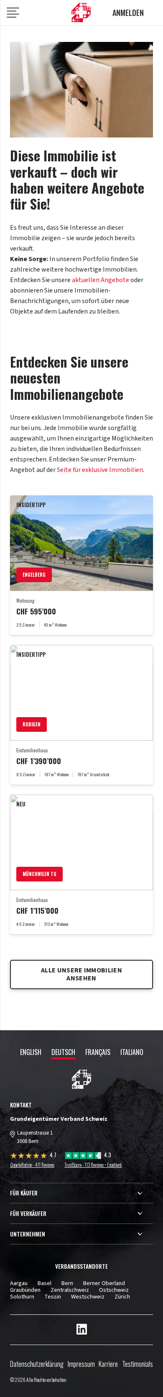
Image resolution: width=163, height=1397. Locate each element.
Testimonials (137, 1364)
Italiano (131, 1052)
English (30, 1052)
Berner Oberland (104, 1283)
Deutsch (63, 1052)
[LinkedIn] (81, 1330)
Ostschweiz (114, 1290)
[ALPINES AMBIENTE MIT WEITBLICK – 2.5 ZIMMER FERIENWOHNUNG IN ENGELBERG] (81, 565)
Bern (67, 1283)
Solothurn (22, 1296)
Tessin (52, 1296)
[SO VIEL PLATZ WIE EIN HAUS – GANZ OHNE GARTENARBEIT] (81, 864)
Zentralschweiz (70, 1290)
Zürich (122, 1296)
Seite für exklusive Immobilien (100, 469)
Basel (44, 1283)
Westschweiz (87, 1296)
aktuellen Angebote (100, 280)
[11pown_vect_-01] (81, 12)
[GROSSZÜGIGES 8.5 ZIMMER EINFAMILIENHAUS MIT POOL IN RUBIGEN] (81, 715)
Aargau (19, 1283)
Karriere (108, 1364)
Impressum (81, 1364)
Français (97, 1052)
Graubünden (25, 1290)
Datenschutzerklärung (37, 1364)
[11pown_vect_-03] (81, 1079)
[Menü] (13, 13)
